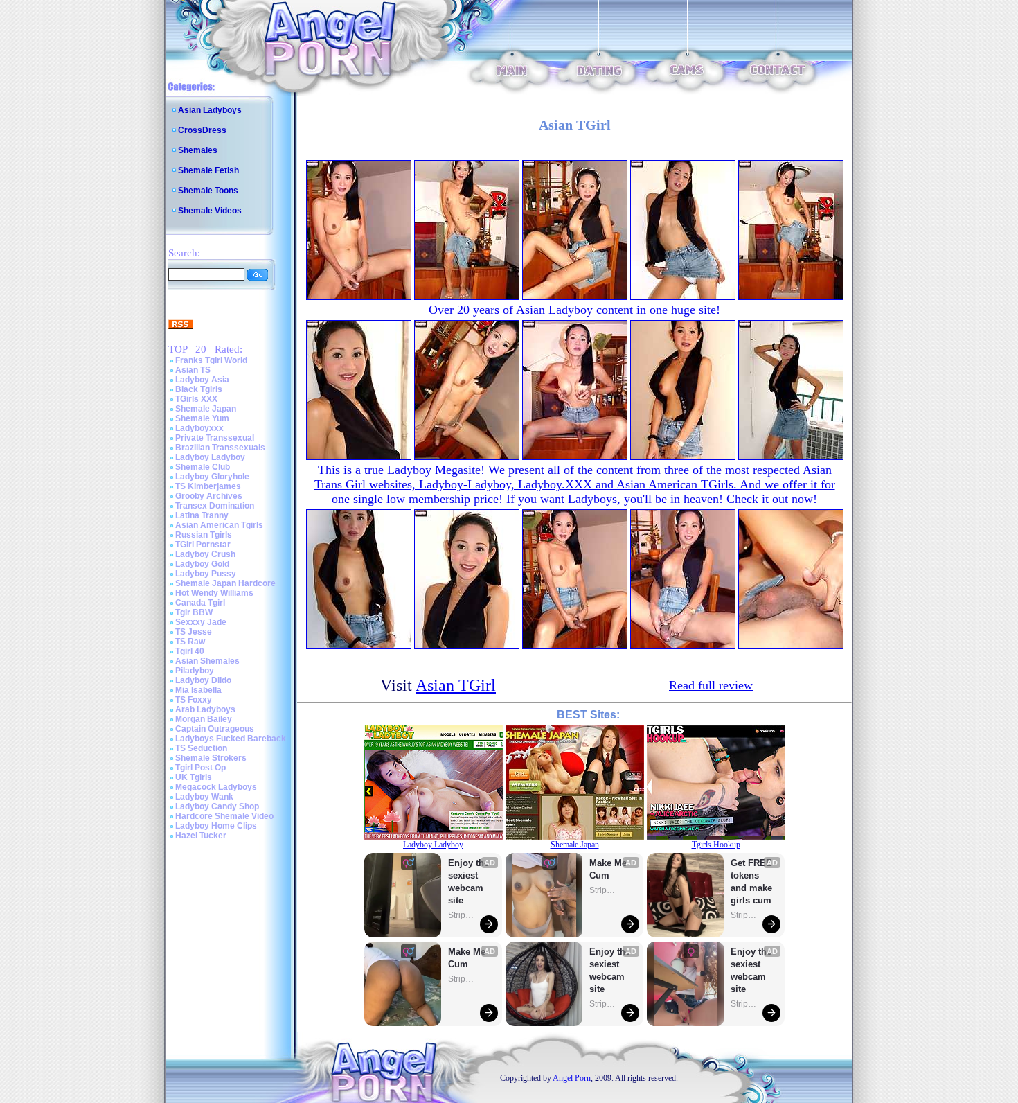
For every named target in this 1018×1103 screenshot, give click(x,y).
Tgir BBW (194, 612)
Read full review (711, 685)
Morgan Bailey (203, 719)
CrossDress (202, 130)
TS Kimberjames (208, 486)
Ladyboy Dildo (203, 680)
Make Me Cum (468, 957)
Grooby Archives (208, 496)
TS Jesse (193, 632)
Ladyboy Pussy (205, 574)
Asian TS (193, 370)
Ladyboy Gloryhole (212, 477)
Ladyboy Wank (204, 797)
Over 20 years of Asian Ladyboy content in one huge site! (574, 310)
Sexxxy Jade (200, 622)
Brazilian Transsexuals (220, 447)
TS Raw (190, 641)
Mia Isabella (198, 690)
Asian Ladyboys (210, 110)
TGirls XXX (196, 399)
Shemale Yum (202, 418)
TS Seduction (201, 748)
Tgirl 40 (189, 651)
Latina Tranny (202, 515)
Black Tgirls (198, 389)
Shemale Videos (210, 210)
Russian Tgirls (203, 535)
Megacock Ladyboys (216, 787)
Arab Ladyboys (205, 709)
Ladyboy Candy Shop (217, 806)
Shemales (197, 150)
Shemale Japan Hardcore (225, 583)
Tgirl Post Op (200, 768)
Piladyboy (194, 671)
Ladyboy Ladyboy (210, 457)
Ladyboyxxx (199, 428)
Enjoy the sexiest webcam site (469, 882)
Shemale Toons (208, 190)
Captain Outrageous (214, 729)
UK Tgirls (193, 777)
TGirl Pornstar (203, 544)
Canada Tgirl (200, 603)
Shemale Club (202, 467)
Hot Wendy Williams (214, 593)
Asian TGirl (456, 685)
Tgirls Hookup (716, 844)
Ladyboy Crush (205, 554)
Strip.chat (462, 915)
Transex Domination (214, 506)
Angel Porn (572, 1078)
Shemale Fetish (208, 170)
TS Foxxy (193, 700)
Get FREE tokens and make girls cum (751, 882)
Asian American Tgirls (219, 525)
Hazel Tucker (200, 835)
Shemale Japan (205, 409)
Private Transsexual (214, 438)
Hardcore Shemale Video (224, 816)
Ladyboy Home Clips (216, 826)
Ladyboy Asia (202, 380)
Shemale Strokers (211, 758)
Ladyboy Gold (202, 564)
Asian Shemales (207, 661)
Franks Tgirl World (211, 360)
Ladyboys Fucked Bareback (230, 738)
